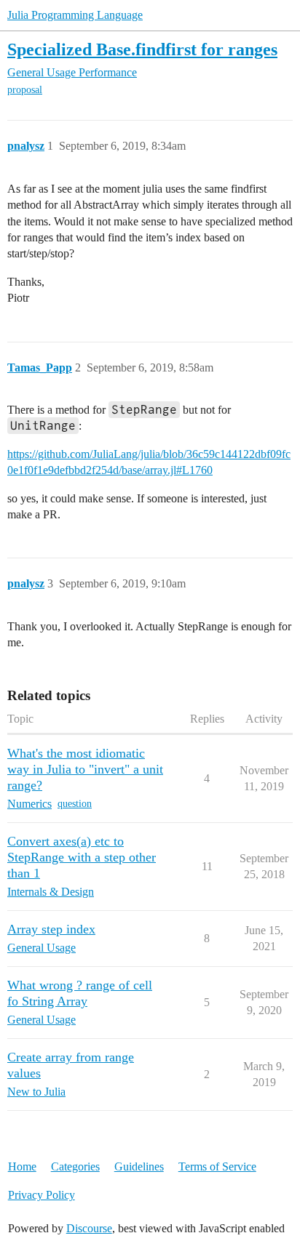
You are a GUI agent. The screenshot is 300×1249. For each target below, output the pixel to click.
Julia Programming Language (75, 15)
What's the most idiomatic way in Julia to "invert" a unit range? (85, 769)
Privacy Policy (41, 1195)
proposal (24, 89)
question (75, 803)
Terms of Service (217, 1166)
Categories (75, 1166)
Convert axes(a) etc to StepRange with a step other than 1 (81, 857)
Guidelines (139, 1166)
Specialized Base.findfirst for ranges (142, 49)
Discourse (89, 1228)
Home (22, 1166)
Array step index (51, 929)
